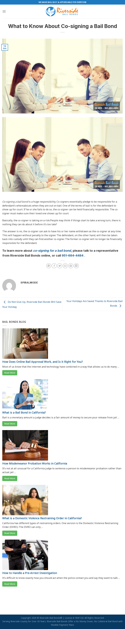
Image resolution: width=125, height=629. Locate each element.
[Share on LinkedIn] (76, 265)
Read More (9, 372)
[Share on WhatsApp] (48, 265)
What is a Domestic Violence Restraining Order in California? (42, 518)
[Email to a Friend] (65, 265)
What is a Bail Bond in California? (24, 412)
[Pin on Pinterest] (70, 265)
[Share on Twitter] (59, 265)
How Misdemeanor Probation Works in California (34, 463)
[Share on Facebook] (54, 265)
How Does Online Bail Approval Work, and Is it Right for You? (42, 361)
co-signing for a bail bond (52, 250)
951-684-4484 (73, 255)
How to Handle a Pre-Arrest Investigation (29, 573)
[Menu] (4, 11)
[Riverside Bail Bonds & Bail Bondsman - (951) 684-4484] (62, 11)
